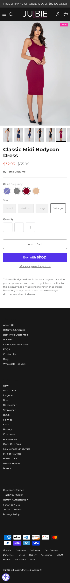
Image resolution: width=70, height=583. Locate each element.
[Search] (13, 14)
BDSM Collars (11, 458)
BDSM (6, 414)
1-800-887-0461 (12, 504)
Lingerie (7, 395)
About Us (8, 325)
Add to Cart (35, 244)
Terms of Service (12, 509)
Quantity (8, 219)
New (6, 385)
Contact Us (9, 354)
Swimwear (9, 410)
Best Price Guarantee (15, 334)
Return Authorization (15, 499)
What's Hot (9, 390)
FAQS (6, 349)
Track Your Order (13, 494)
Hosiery (7, 429)
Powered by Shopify (32, 570)
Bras (5, 400)
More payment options (35, 266)
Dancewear (10, 405)
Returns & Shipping (14, 329)
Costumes (9, 434)
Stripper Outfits (12, 453)
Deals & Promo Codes (16, 344)
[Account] (57, 14)
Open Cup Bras (12, 444)
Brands (7, 468)
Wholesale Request (14, 363)
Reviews (8, 339)
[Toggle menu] (4, 14)
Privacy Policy (11, 514)
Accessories (10, 439)
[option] (35, 73)
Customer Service (13, 490)
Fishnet (7, 419)
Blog (6, 359)
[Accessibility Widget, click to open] (6, 577)
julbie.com (16, 570)
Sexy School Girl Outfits (16, 448)
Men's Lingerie (11, 463)
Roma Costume (16, 171)
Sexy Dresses (51, 550)
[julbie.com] (35, 14)
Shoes (6, 424)
